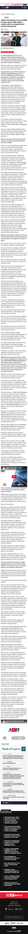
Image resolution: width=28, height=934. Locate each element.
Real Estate (10, 781)
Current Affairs (12, 795)
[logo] (5, 7)
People (10, 754)
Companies (11, 52)
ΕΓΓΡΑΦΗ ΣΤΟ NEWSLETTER (13, 917)
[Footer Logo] (10, 895)
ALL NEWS (5, 803)
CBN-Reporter (4, 52)
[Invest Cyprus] (6, 17)
